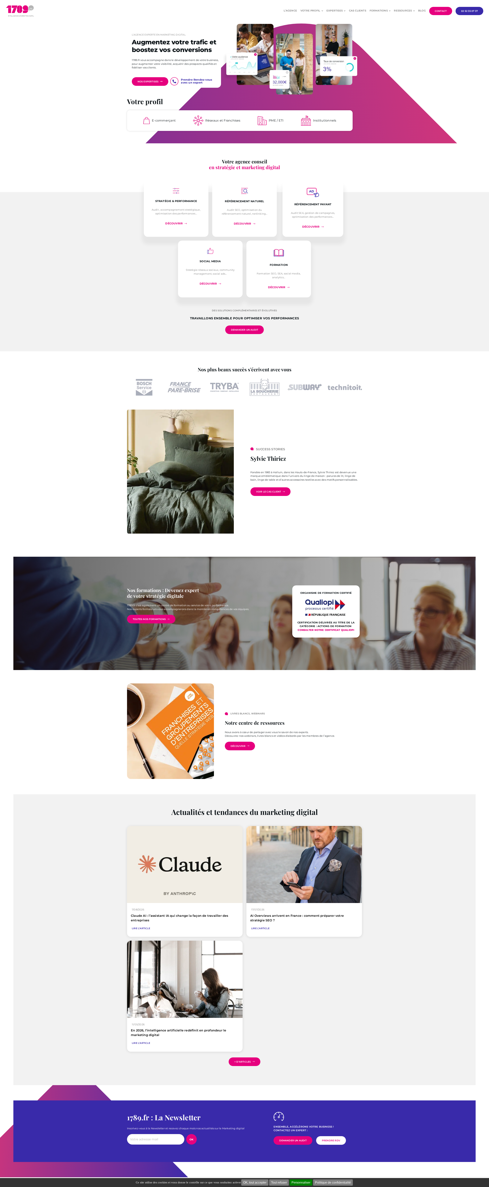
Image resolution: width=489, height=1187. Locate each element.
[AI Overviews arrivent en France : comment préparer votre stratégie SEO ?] (304, 827)
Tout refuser (279, 1182)
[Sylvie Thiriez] (180, 411)
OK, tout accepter (254, 1182)
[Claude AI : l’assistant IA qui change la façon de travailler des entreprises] (185, 827)
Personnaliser (300, 1182)
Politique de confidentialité (333, 1182)
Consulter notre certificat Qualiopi (326, 629)
